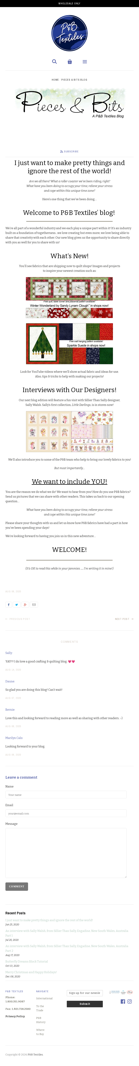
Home (55, 79)
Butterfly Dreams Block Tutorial (26, 961)
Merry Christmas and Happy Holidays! (31, 972)
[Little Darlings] (69, 451)
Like (8, 605)
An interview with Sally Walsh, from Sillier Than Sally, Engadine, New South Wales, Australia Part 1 (66, 933)
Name (9, 786)
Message (11, 824)
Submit (85, 1003)
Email (34, 605)
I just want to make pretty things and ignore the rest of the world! (49, 920)
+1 (25, 605)
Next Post (122, 619)
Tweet (16, 605)
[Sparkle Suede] (69, 363)
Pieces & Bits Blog (74, 79)
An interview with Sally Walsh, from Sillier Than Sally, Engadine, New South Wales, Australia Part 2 (66, 948)
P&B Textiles (35, 1054)
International (44, 998)
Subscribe (71, 151)
